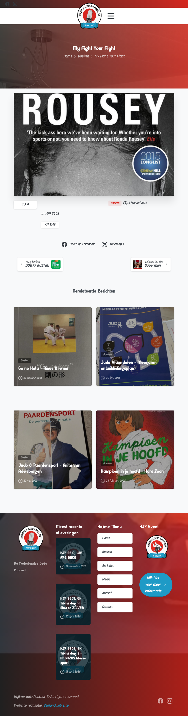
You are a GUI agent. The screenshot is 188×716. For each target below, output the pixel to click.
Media (106, 579)
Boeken (83, 56)
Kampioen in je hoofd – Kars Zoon (132, 471)
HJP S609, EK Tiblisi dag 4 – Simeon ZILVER (72, 603)
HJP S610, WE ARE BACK (71, 555)
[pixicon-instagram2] (169, 701)
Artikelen (108, 566)
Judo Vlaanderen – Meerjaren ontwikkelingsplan (129, 365)
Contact (107, 607)
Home (67, 56)
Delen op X (117, 244)
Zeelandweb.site (56, 706)
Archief (106, 593)
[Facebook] (7, 4)
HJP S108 (49, 224)
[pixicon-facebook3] (160, 701)
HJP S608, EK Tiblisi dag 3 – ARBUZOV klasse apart (73, 655)
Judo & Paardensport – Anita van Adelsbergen (49, 468)
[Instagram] (15, 4)
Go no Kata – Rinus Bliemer (43, 368)
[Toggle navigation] (111, 16)
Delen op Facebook (81, 244)
